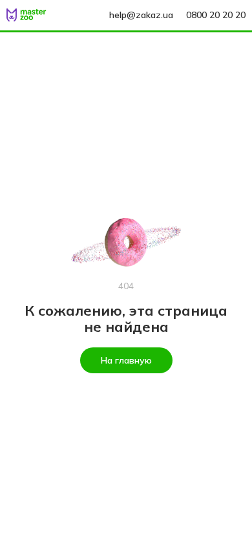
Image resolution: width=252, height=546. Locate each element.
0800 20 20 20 (216, 15)
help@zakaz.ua (141, 15)
